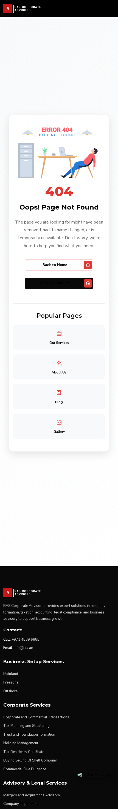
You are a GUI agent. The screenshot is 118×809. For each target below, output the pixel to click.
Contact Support (55, 283)
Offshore (10, 691)
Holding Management (20, 743)
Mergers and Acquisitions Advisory (31, 795)
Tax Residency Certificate (23, 751)
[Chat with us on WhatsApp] (95, 774)
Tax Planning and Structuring (26, 725)
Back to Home (55, 265)
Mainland (10, 673)
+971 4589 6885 (26, 639)
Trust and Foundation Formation (29, 734)
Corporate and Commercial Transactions (36, 717)
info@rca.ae (23, 647)
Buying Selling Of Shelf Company (30, 760)
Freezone (10, 682)
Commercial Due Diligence (24, 769)
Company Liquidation (20, 803)
